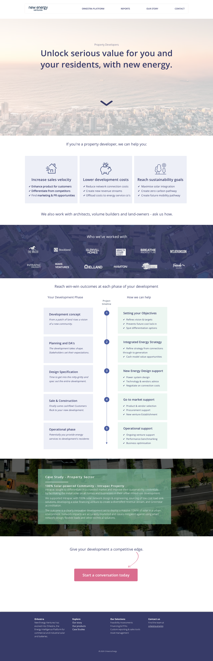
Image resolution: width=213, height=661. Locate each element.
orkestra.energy (155, 626)
